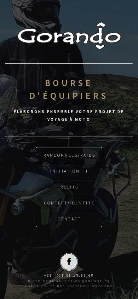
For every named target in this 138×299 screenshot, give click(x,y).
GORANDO (102, 286)
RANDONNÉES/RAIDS (70, 155)
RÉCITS (70, 187)
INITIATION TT (69, 171)
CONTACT (70, 218)
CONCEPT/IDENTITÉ (69, 202)
